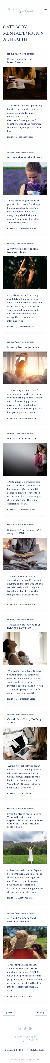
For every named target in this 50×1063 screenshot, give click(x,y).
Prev (10, 1013)
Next (39, 1013)
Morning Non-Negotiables (23, 347)
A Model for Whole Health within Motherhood (22, 920)
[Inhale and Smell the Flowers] (25, 178)
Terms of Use (32, 1059)
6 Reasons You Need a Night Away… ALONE (24, 531)
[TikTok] (25, 1028)
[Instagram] (19, 1028)
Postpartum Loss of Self (21, 438)
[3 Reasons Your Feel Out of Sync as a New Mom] (25, 648)
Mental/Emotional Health (20, 54)
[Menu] (45, 8)
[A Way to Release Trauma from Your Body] (25, 272)
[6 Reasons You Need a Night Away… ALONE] (25, 554)
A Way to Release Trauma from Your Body (22, 250)
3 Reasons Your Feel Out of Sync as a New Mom (23, 626)
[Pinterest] (30, 1028)
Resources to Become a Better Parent (21, 60)
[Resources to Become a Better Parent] (25, 83)
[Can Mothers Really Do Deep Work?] (25, 743)
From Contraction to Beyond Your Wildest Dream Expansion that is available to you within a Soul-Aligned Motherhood (25, 820)
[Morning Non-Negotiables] (25, 368)
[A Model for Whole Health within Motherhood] (25, 942)
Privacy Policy (17, 1059)
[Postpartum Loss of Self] (25, 459)
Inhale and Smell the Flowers (24, 157)
